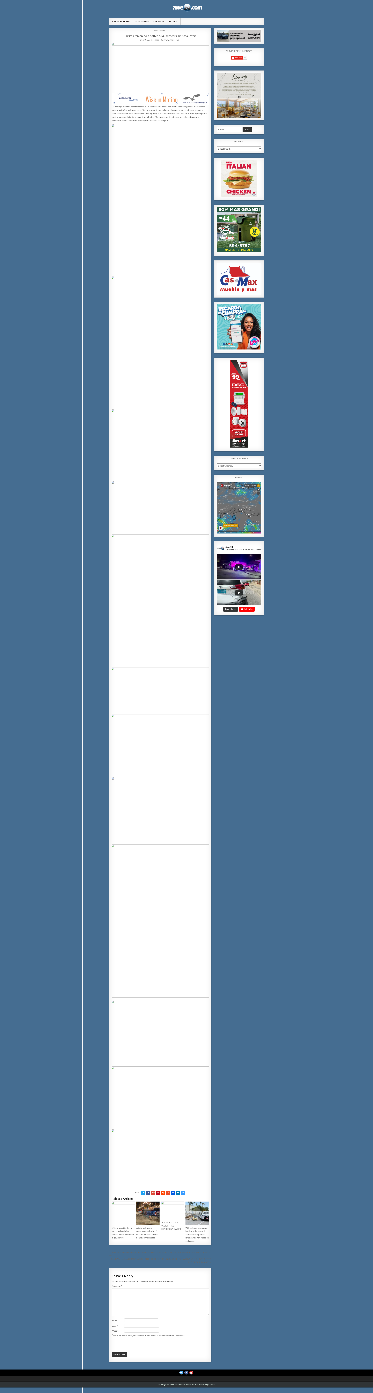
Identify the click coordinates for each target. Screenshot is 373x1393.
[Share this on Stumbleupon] (168, 1193)
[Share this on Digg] (173, 1193)
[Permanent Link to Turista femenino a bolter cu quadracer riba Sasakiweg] (160, 67)
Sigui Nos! (158, 21)
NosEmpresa (142, 21)
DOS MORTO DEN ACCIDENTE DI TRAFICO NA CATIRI (171, 1225)
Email (115, 1326)
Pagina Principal (121, 21)
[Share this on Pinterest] (158, 1193)
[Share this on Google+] (153, 1193)
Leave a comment (171, 40)
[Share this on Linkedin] (178, 1193)
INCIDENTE (160, 30)
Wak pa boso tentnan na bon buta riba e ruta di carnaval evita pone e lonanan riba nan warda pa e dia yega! (197, 1234)
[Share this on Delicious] (183, 1193)
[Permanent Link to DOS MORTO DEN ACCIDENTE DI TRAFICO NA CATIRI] (172, 1210)
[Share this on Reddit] (163, 1193)
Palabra (173, 21)
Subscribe (248, 609)
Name (115, 1320)
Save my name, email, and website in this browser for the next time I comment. (149, 1335)
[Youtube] (191, 1372)
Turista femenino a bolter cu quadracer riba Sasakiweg (160, 36)
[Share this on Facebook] (148, 1193)
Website (115, 1331)
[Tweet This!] (143, 1193)
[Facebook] (186, 1372)
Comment (117, 1286)
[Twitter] (181, 1372)
